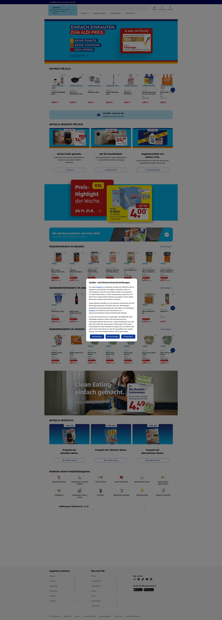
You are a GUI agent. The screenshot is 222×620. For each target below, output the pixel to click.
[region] (111, 310)
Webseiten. (92, 310)
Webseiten (99, 287)
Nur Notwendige (112, 336)
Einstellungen (128, 336)
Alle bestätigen (97, 336)
